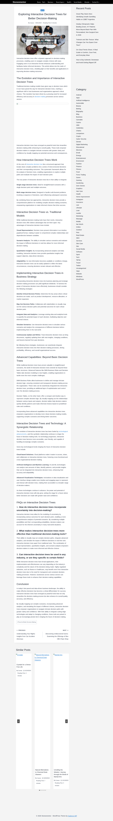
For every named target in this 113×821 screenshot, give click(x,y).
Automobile (80, 103)
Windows (79, 276)
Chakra (78, 131)
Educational (80, 147)
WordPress (80, 279)
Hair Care (79, 191)
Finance (79, 166)
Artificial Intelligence (83, 100)
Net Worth (79, 224)
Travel (78, 263)
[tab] (39, 790)
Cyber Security (81, 139)
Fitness (78, 169)
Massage (79, 219)
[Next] (66, 721)
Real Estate (80, 235)
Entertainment (81, 158)
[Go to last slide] (18, 721)
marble (78, 213)
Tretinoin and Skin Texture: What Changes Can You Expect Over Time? (87, 42)
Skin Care (79, 243)
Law (77, 205)
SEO (77, 238)
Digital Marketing (82, 144)
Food (78, 172)
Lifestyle (79, 208)
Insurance (79, 202)
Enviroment (80, 161)
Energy (78, 155)
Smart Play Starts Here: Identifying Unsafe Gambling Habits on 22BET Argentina (85, 16)
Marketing (79, 216)
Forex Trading (81, 175)
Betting (78, 109)
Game (78, 177)
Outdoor (79, 230)
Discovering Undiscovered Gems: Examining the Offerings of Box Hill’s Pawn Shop (57, 635)
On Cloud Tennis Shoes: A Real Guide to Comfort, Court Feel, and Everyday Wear (87, 52)
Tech (77, 257)
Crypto (78, 136)
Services (79, 241)
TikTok (78, 260)
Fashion (79, 164)
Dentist (78, 142)
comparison (80, 133)
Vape (78, 271)
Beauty (78, 106)
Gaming (79, 180)
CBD (77, 125)
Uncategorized (81, 268)
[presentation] (24, 658)
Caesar (32, 23)
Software (79, 252)
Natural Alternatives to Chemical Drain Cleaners (42, 772)
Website (79, 274)
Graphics (79, 188)
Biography (79, 111)
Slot (77, 246)
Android (78, 95)
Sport (78, 254)
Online (78, 227)
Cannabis (79, 120)
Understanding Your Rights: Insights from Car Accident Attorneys (26, 635)
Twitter (78, 265)
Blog (42, 10)
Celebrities (79, 128)
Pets (77, 232)
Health (78, 194)
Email (78, 153)
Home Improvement (83, 197)
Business (79, 117)
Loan (78, 210)
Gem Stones (80, 186)
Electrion (79, 150)
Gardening (79, 183)
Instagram (79, 199)
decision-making (40, 96)
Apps (78, 98)
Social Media (80, 249)
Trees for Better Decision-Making (26, 622)
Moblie (78, 221)
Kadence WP (72, 816)
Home (39, 2)
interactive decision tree (34, 164)
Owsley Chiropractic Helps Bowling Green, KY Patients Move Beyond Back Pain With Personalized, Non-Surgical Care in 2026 (87, 29)
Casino (78, 122)
